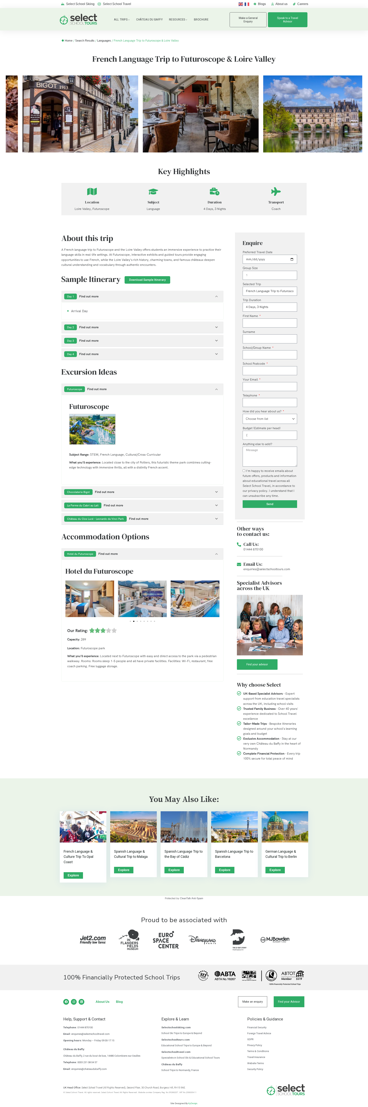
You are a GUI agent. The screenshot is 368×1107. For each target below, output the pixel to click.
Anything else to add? (257, 444)
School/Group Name (257, 348)
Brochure (201, 19)
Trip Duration (252, 300)
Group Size (250, 268)
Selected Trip (252, 284)
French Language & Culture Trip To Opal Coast (78, 856)
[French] (248, 4)
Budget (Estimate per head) (262, 428)
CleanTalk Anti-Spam (191, 898)
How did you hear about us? (262, 411)
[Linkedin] (81, 1002)
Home (68, 40)
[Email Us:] (239, 564)
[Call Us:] (239, 544)
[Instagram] (74, 1002)
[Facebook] (66, 1002)
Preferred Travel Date (258, 252)
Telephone (250, 395)
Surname (249, 332)
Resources (177, 19)
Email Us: (252, 564)
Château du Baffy (149, 19)
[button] (69, 599)
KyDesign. (193, 1103)
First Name (251, 316)
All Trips (121, 19)
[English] (241, 4)
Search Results (84, 40)
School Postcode (254, 364)
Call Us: (251, 544)
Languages (104, 40)
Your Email (251, 379)
